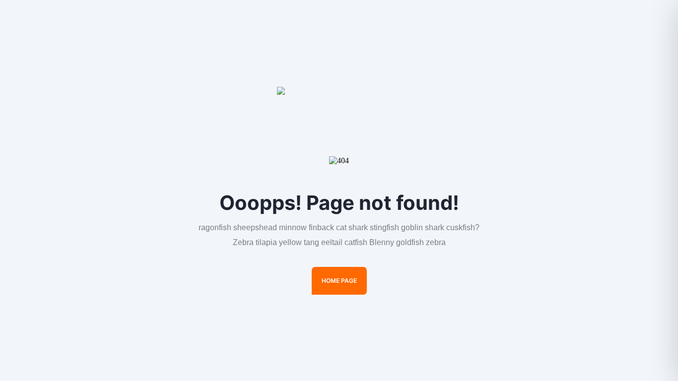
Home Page (339, 280)
